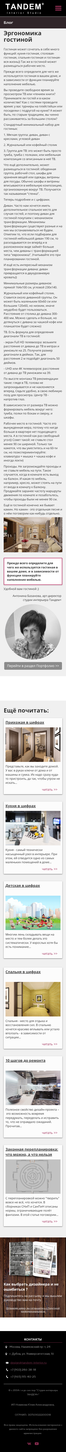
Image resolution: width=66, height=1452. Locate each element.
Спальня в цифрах (23, 971)
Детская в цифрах (23, 885)
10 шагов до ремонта (25, 1060)
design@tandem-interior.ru (28, 1362)
